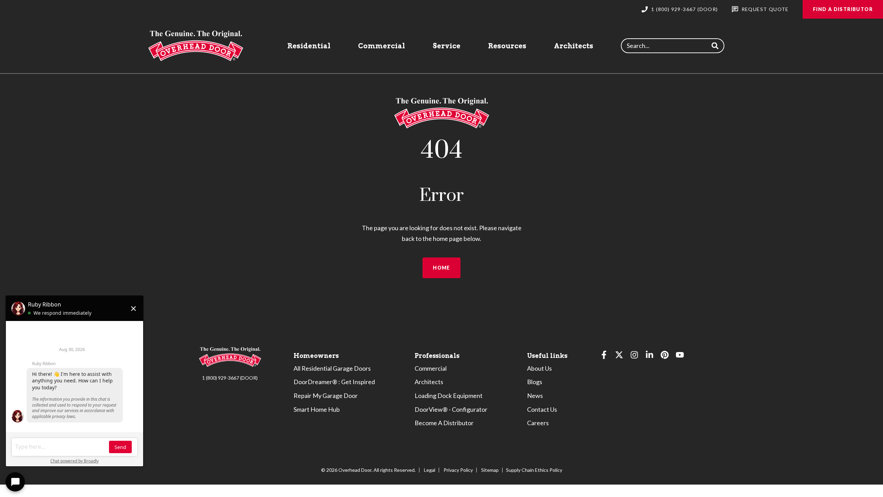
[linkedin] (649, 356)
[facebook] (604, 356)
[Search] (715, 45)
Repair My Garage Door (326, 395)
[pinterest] (665, 356)
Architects (573, 46)
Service (446, 46)
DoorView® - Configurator (451, 409)
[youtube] (680, 356)
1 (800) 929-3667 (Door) (684, 9)
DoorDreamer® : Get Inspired (334, 382)
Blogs (534, 382)
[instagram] (634, 356)
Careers (538, 423)
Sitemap (490, 470)
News (535, 395)
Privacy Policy (458, 470)
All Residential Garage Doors (332, 368)
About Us (539, 368)
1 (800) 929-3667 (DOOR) (230, 378)
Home (441, 268)
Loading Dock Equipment (449, 395)
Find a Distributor (843, 9)
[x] (619, 356)
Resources (507, 46)
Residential (308, 46)
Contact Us (542, 409)
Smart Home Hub (317, 409)
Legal (429, 470)
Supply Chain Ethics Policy (534, 470)
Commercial (381, 46)
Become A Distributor (444, 423)
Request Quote (765, 9)
